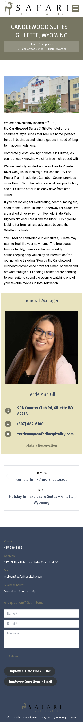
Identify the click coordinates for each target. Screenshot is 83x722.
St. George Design (66, 717)
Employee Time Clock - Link (30, 671)
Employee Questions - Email (30, 681)
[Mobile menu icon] (75, 8)
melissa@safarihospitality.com (23, 576)
